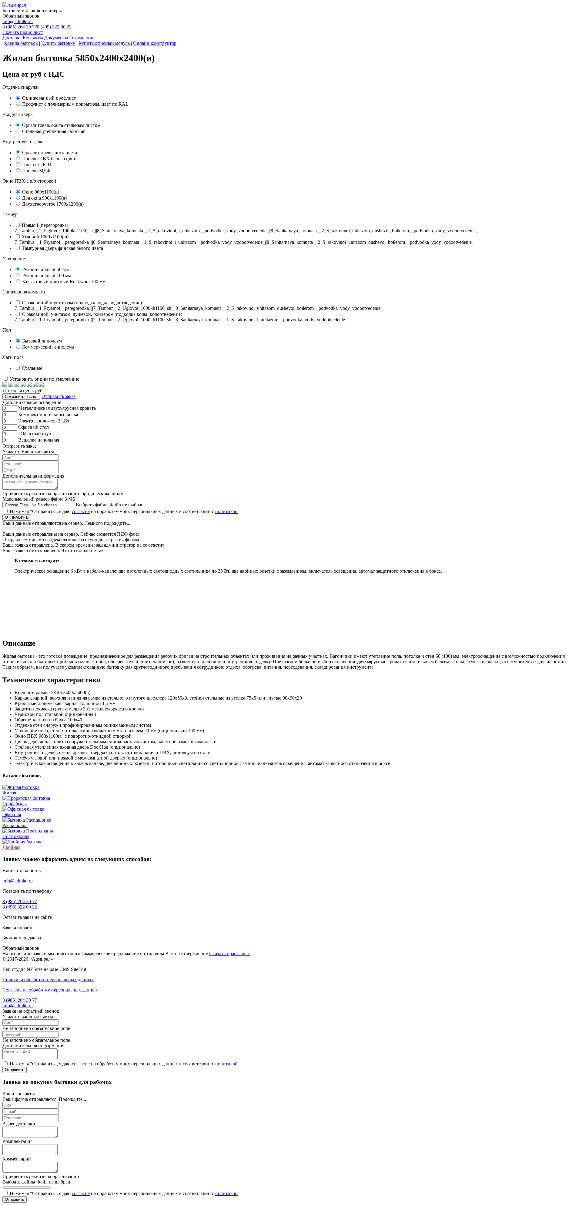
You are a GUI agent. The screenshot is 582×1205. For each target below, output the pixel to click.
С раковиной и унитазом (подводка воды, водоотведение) (82, 302)
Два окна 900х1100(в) (44, 197)
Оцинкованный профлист (49, 98)
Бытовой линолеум (42, 340)
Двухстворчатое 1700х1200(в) (53, 204)
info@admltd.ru (17, 21)
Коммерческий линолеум (48, 346)
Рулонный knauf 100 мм (46, 275)
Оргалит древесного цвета (49, 152)
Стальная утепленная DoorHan (53, 131)
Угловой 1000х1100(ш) (45, 236)
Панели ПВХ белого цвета (50, 158)
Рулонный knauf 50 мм (45, 269)
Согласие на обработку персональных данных (50, 989)
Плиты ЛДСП (36, 164)
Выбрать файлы (92, 504)
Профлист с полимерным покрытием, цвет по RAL (75, 104)
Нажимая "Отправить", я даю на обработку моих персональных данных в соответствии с (124, 511)
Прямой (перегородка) (45, 225)
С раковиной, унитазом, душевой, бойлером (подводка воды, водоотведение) (102, 314)
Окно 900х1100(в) (40, 191)
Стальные (32, 368)
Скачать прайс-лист (22, 32)
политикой (226, 511)
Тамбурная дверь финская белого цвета (62, 248)
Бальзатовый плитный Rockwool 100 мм (63, 281)
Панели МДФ (36, 170)
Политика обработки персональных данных (48, 979)
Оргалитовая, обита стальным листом (61, 125)
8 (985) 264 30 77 (19, 26)
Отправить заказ (58, 396)
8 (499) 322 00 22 (54, 26)
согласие (81, 511)
